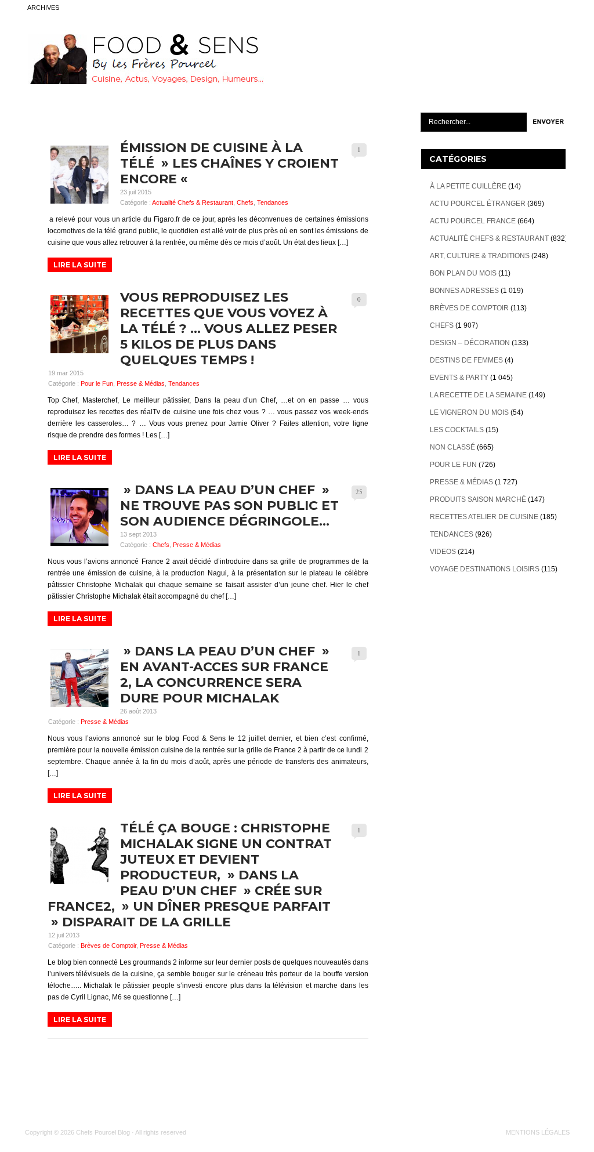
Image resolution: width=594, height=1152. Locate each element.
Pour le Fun (97, 383)
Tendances (272, 202)
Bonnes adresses (464, 291)
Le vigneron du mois (469, 412)
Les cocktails (457, 430)
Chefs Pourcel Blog (103, 1132)
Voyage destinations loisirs (484, 569)
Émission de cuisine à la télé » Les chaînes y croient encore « (229, 163)
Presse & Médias (141, 383)
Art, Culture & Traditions (480, 256)
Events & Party (459, 378)
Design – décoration (470, 343)
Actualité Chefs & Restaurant (192, 202)
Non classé (452, 447)
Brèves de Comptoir (108, 945)
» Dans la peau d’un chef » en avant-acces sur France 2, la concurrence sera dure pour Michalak (224, 674)
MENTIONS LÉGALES (538, 1132)
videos (443, 552)
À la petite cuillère (468, 186)
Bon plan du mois (463, 273)
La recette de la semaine (478, 395)
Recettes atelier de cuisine (484, 517)
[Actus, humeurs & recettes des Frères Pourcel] (144, 82)
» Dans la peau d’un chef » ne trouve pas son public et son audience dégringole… (229, 505)
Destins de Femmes (466, 360)
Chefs (245, 202)
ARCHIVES (43, 7)
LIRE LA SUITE (79, 264)
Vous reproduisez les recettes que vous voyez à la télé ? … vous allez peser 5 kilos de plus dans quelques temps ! (228, 328)
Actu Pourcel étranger (478, 204)
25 (359, 491)
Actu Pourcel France (473, 221)
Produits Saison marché (478, 499)
